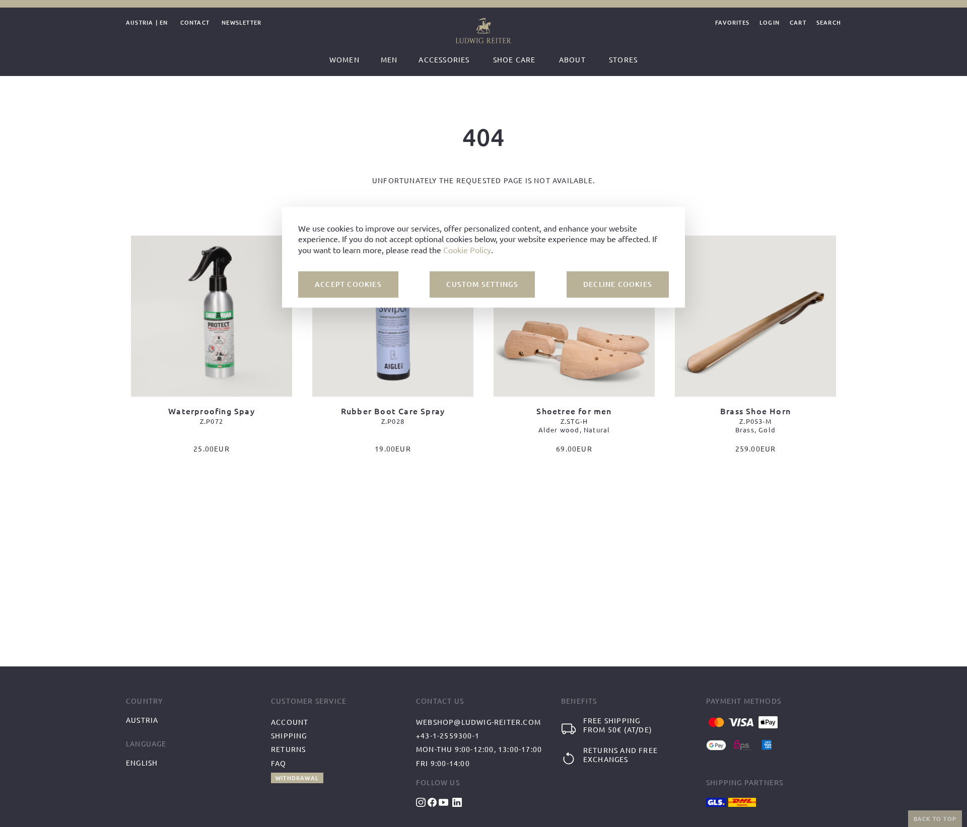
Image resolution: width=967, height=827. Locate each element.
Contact (195, 23)
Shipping (289, 735)
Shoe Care (514, 59)
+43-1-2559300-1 (447, 735)
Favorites (732, 23)
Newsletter (241, 23)
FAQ (279, 763)
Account (289, 721)
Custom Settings (482, 284)
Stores (623, 59)
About (572, 59)
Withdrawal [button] (297, 778)
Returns (288, 749)
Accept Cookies (348, 284)
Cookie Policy (467, 249)
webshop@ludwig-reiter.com (478, 721)
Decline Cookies (617, 284)
